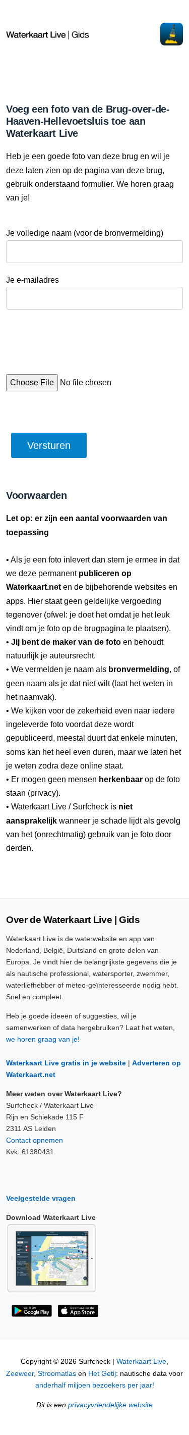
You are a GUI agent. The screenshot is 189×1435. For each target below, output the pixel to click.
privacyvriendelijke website (110, 1405)
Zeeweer (20, 1373)
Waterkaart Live (141, 1361)
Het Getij (102, 1373)
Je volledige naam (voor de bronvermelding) (84, 233)
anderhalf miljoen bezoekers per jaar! (94, 1385)
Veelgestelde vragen (41, 1198)
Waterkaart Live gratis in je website (66, 1063)
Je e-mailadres (32, 280)
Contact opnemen (34, 1140)
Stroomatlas (57, 1373)
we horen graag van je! (43, 1039)
